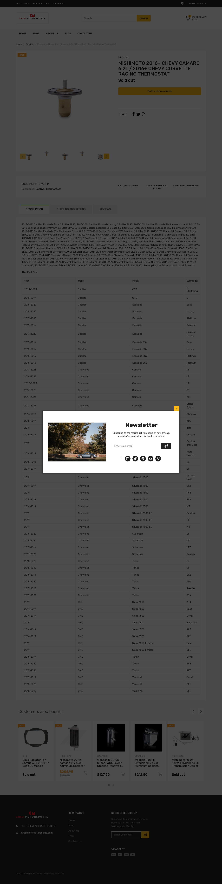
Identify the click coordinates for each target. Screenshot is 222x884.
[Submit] (166, 446)
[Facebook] (121, 458)
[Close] (176, 408)
